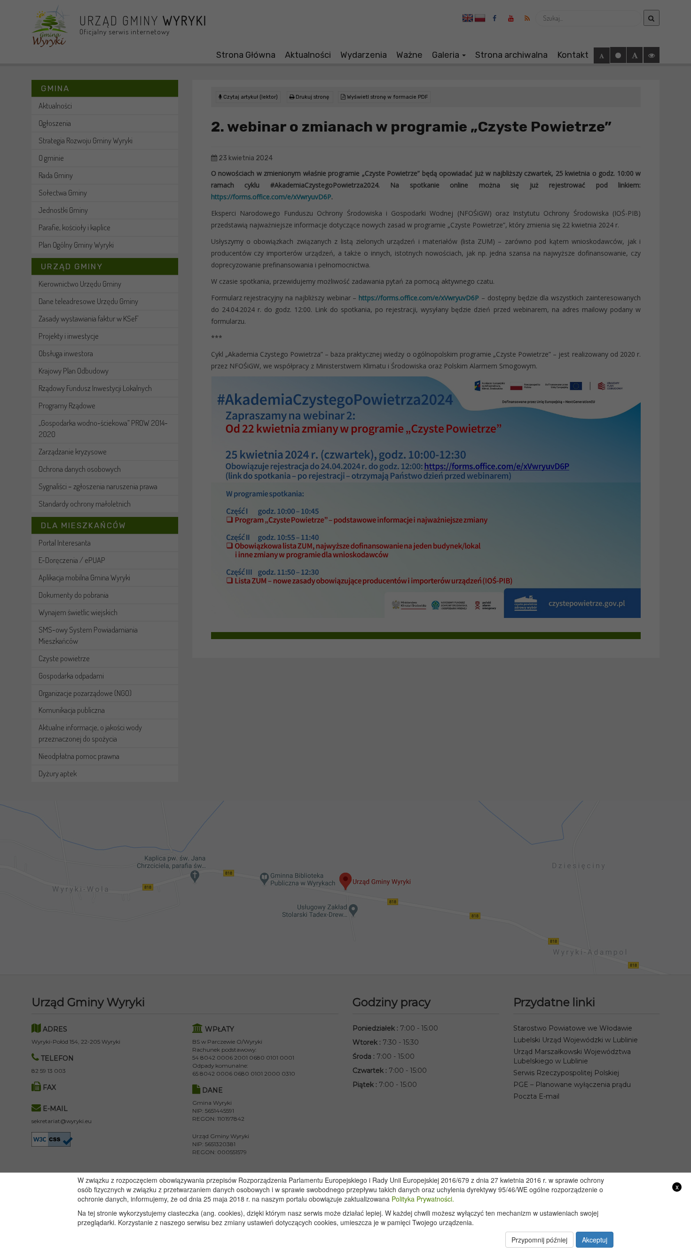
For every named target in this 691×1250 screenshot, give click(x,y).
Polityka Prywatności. (423, 1198)
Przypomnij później (539, 1239)
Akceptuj (594, 1239)
